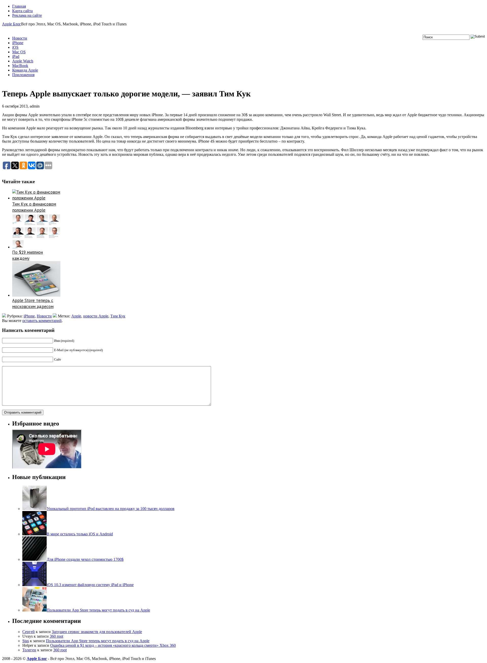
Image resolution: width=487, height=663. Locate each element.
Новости (19, 38)
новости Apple (95, 316)
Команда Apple (25, 70)
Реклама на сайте (27, 15)
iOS (15, 47)
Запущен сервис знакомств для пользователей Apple (97, 632)
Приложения (23, 75)
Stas (25, 641)
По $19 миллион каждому (27, 255)
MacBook (20, 65)
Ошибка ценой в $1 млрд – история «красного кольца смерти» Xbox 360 (113, 645)
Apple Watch (22, 61)
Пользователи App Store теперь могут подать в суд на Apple (97, 641)
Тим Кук (117, 316)
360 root (56, 636)
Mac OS (19, 52)
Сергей (28, 632)
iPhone (17, 43)
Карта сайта (22, 11)
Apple (76, 316)
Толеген (29, 650)
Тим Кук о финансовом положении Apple (34, 207)
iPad (15, 56)
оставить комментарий (42, 320)
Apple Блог (11, 24)
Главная (19, 6)
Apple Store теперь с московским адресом (33, 303)
